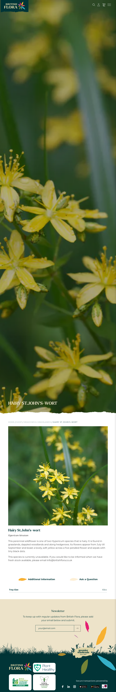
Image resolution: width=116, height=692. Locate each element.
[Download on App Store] (83, 686)
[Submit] (77, 628)
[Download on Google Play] (95, 686)
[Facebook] (62, 686)
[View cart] (104, 5)
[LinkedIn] (68, 686)
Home (11, 422)
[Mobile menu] (109, 4)
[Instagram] (74, 686)
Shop (19, 422)
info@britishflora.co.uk (59, 560)
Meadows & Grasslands (37, 422)
